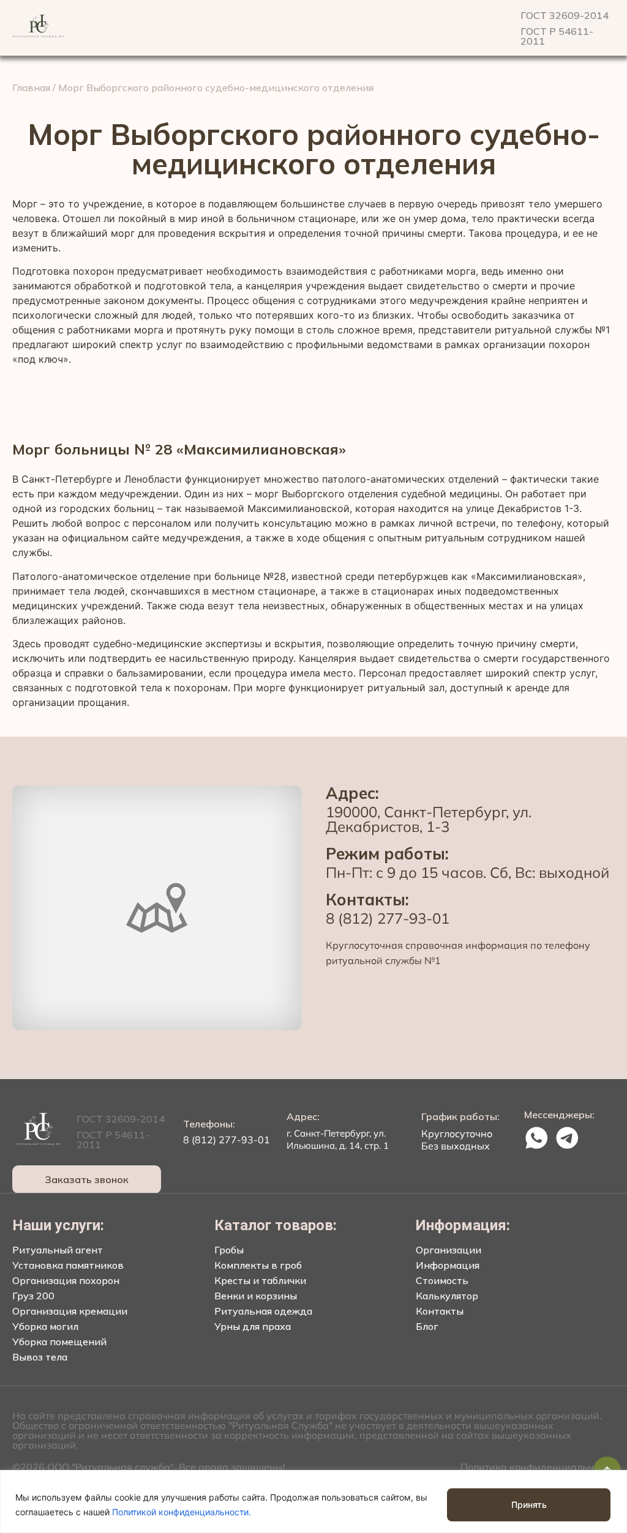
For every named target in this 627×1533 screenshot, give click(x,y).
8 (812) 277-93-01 (387, 918)
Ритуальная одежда (263, 1311)
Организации (448, 1250)
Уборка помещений (59, 1341)
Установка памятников (68, 1265)
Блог (427, 1326)
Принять (529, 1504)
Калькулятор (447, 1296)
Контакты (440, 1311)
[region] (313, 1501)
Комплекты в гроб (258, 1265)
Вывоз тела (39, 1357)
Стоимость (442, 1280)
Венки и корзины (255, 1296)
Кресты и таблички (260, 1280)
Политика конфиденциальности (537, 1467)
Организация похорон (65, 1280)
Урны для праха (252, 1326)
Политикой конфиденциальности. (181, 1512)
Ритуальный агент (57, 1250)
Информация (447, 1265)
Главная (31, 87)
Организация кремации (69, 1311)
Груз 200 (33, 1296)
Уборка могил (45, 1326)
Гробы (229, 1250)
